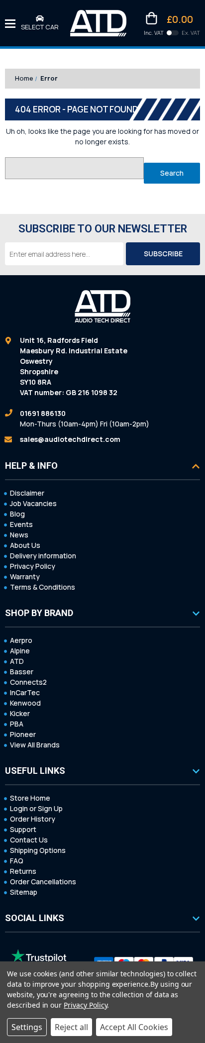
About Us (25, 545)
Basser (21, 671)
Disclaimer (27, 493)
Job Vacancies (33, 503)
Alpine (20, 650)
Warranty (25, 576)
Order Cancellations (43, 881)
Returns (23, 871)
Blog (17, 514)
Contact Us (29, 839)
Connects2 (28, 682)
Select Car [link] (40, 26)
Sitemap (23, 892)
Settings (26, 1027)
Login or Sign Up (36, 808)
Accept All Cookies (134, 1027)
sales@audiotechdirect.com (70, 439)
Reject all (71, 1027)
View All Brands (35, 744)
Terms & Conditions (42, 587)
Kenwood (25, 703)
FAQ (16, 860)
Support (23, 829)
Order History (32, 819)
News (19, 534)
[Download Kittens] (173, 32)
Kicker (20, 713)
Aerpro (21, 640)
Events (21, 524)
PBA (16, 724)
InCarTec (25, 692)
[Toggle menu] (10, 23)
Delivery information (43, 555)
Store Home (30, 798)
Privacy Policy (32, 566)
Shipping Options (38, 850)
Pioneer (23, 734)
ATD (17, 661)
